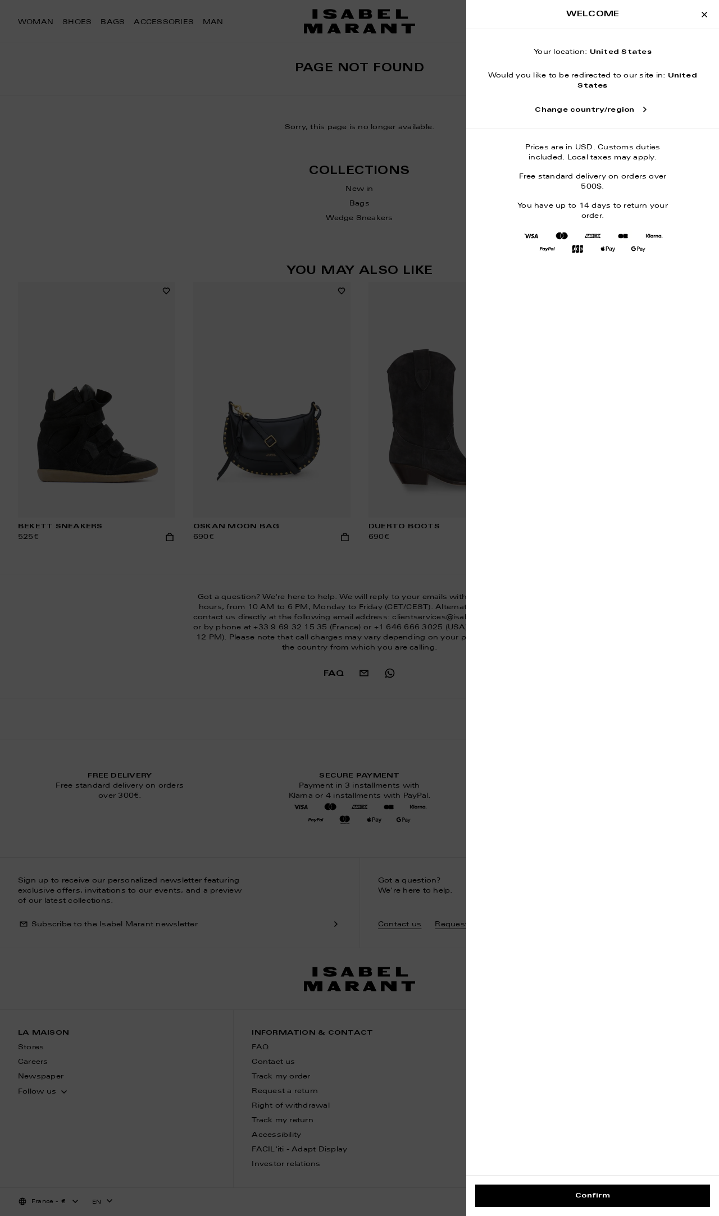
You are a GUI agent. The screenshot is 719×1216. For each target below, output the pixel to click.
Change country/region (584, 110)
